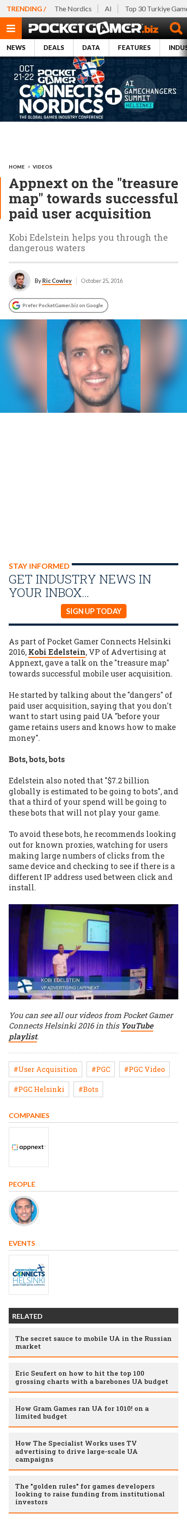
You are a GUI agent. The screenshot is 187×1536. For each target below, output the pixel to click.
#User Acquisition (45, 1069)
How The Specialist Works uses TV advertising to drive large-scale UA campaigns (76, 1451)
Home (17, 166)
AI (108, 8)
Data (91, 47)
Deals (53, 47)
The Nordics (73, 8)
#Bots (88, 1089)
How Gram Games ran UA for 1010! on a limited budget (82, 1412)
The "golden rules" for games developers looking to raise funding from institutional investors (90, 1494)
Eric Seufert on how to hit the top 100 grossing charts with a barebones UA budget (91, 1377)
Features (134, 47)
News (16, 47)
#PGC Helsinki (38, 1089)
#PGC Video (144, 1069)
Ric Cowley (57, 280)
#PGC (100, 1069)
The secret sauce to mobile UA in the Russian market (93, 1342)
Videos (42, 166)
